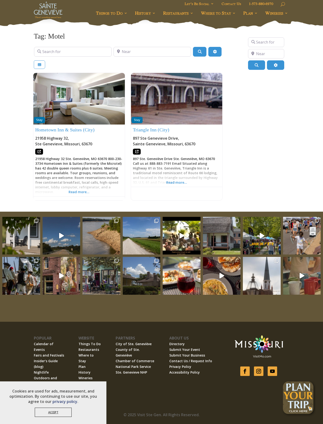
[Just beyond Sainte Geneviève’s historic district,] (142, 236)
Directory (177, 344)
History (143, 12)
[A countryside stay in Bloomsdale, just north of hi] (21, 236)
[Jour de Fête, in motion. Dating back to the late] (262, 236)
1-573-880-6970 (261, 4)
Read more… (79, 192)
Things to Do (109, 12)
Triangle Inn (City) (151, 129)
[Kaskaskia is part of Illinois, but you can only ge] (61, 236)
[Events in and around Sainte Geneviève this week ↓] (222, 236)
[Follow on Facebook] (245, 371)
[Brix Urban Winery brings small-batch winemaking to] (222, 276)
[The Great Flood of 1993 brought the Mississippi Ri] (182, 236)
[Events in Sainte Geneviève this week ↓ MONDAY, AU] (101, 236)
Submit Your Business (187, 355)
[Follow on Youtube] (272, 371)
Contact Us (231, 4)
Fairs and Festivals (49, 355)
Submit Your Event (184, 349)
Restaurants (176, 12)
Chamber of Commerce (135, 361)
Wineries (274, 12)
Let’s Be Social (197, 4)
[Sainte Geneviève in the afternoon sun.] (61, 276)
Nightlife (41, 372)
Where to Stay (216, 12)
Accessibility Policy (184, 372)
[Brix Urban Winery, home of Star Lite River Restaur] (182, 276)
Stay (39, 120)
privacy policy (64, 401)
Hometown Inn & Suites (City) (65, 129)
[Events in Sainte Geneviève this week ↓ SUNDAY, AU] (21, 276)
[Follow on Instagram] (258, 371)
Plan (248, 12)
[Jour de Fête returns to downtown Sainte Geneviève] (302, 276)
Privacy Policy (180, 366)
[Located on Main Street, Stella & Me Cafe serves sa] (101, 276)
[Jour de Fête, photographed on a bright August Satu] (302, 236)
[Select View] (39, 64)
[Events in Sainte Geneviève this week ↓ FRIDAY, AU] (142, 276)
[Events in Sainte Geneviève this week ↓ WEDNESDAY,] (262, 276)
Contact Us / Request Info (190, 361)
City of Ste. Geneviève (134, 344)
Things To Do (90, 344)
